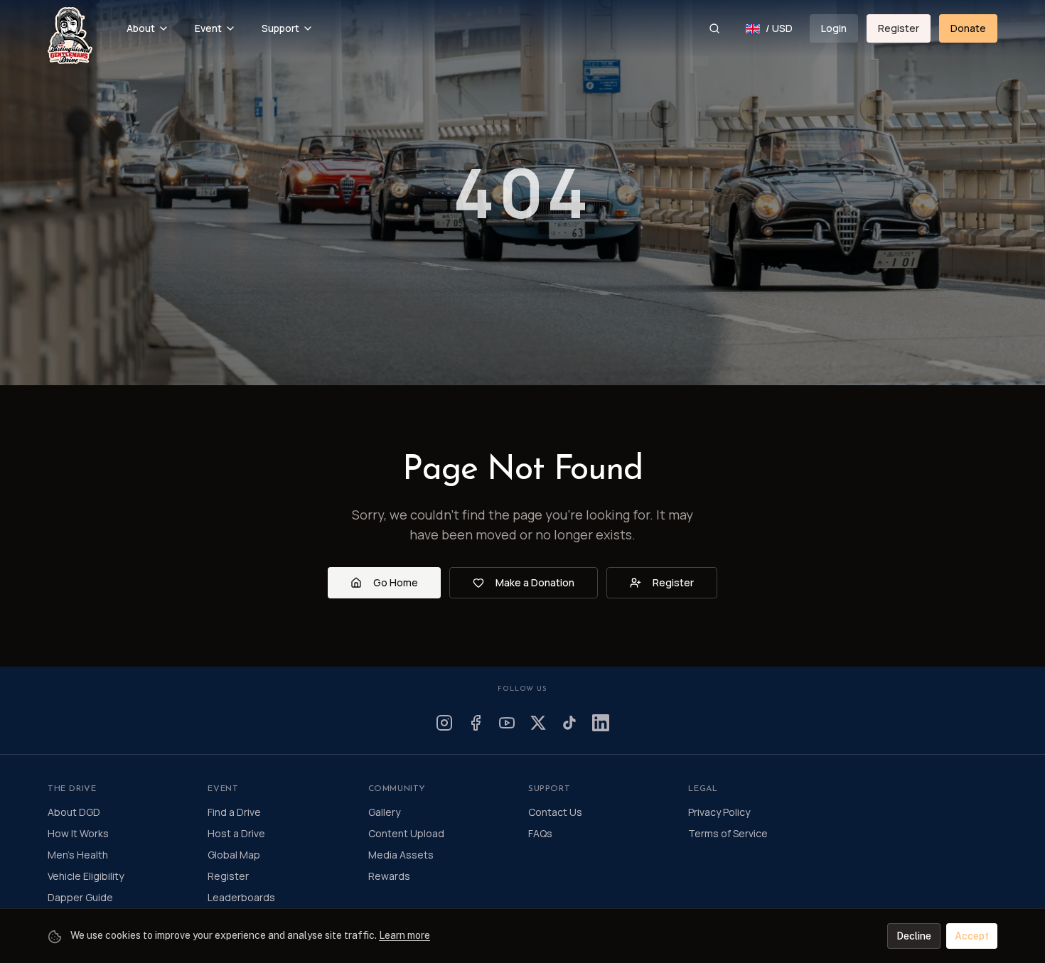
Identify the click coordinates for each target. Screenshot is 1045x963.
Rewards (389, 876)
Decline (913, 936)
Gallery (384, 812)
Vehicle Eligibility (86, 876)
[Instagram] (444, 722)
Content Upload (406, 833)
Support (280, 28)
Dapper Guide (80, 897)
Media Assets (401, 854)
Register (898, 28)
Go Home (395, 582)
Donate (968, 28)
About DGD (74, 812)
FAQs (540, 833)
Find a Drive (234, 812)
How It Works (78, 833)
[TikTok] (569, 722)
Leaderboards (241, 897)
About (141, 28)
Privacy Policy (719, 812)
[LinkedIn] (600, 722)
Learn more (404, 935)
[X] (538, 722)
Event (208, 28)
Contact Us (555, 812)
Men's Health (78, 854)
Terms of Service (728, 833)
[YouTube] (506, 722)
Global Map (234, 854)
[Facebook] (475, 722)
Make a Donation (534, 582)
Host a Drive (236, 833)
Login (834, 28)
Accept (972, 936)
